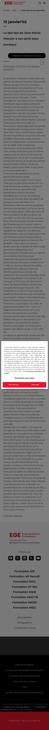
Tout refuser (14, 385)
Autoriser (35, 385)
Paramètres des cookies (24, 378)
